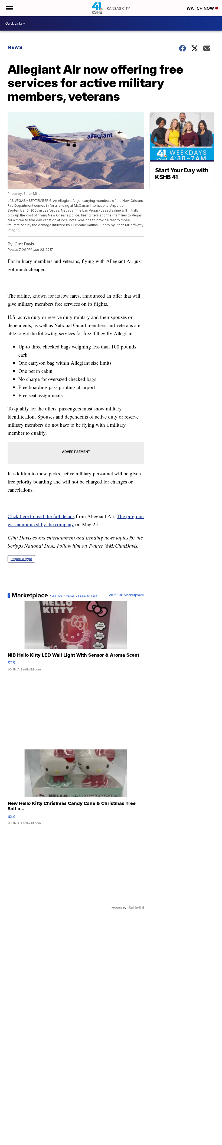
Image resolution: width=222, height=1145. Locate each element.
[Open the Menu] (9, 8)
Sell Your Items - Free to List (73, 596)
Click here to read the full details (41, 516)
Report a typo (21, 559)
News (15, 47)
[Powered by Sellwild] (136, 908)
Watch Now (201, 8)
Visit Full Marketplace (126, 595)
